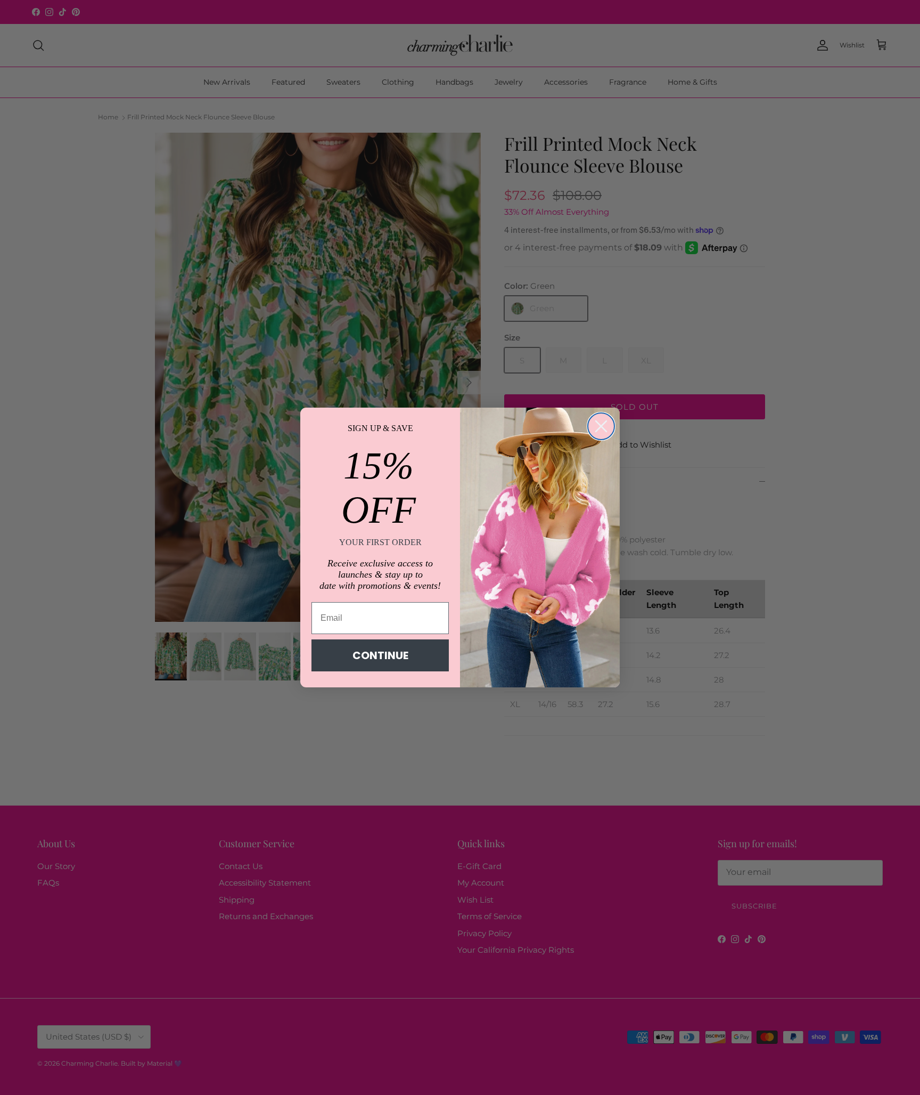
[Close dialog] (601, 426)
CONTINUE (380, 655)
